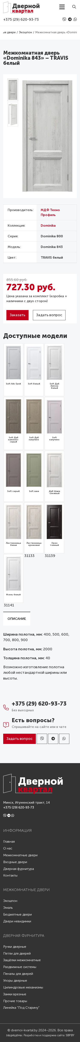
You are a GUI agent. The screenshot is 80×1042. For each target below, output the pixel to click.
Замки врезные (14, 994)
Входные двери (15, 862)
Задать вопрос (49, 315)
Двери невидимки (17, 921)
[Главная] (21, 7)
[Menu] (62, 6)
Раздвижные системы (19, 967)
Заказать (17, 315)
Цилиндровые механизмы (23, 987)
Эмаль (8, 908)
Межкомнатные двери (20, 855)
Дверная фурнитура (18, 869)
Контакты (10, 875)
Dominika (48, 226)
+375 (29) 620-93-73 (21, 19)
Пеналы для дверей (18, 974)
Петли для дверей (17, 953)
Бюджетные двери (17, 914)
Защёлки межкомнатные (22, 960)
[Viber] (64, 19)
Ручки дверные (14, 947)
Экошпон (10, 901)
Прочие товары (15, 1001)
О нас (7, 848)
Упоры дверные (15, 981)
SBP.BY (70, 1035)
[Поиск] (73, 7)
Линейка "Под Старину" (21, 1008)
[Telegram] (70, 19)
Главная (9, 841)
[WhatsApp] (75, 19)
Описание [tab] (16, 619)
